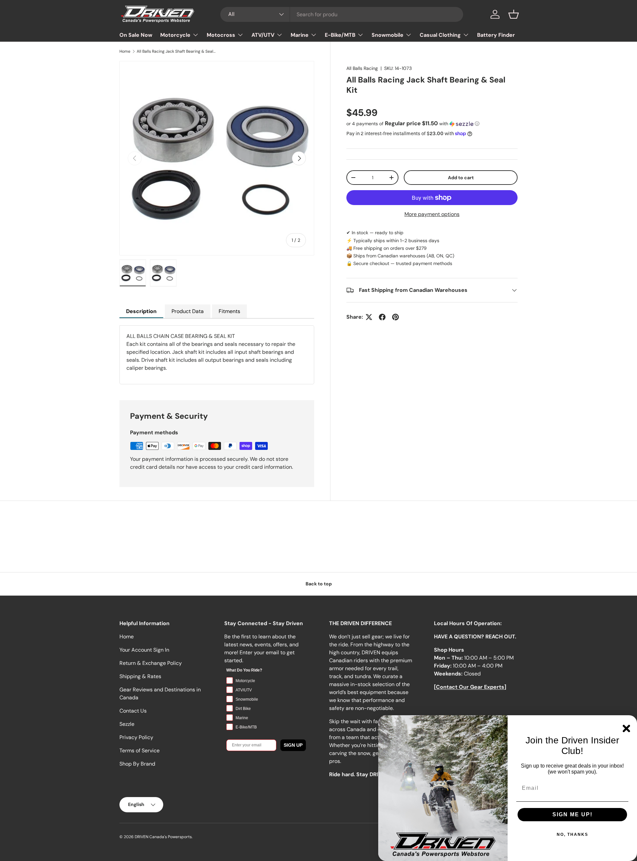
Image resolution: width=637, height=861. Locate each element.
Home (124, 51)
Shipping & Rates (140, 676)
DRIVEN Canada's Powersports (163, 836)
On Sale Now (135, 34)
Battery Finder (496, 34)
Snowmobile (387, 34)
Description (141, 311)
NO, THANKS (572, 834)
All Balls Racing (362, 68)
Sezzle (126, 724)
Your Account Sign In (144, 649)
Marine (300, 34)
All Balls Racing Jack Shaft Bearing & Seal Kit (176, 51)
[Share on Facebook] (382, 317)
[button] (513, 14)
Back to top (319, 584)
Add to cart (461, 178)
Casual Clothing (440, 34)
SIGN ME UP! (572, 814)
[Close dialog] (626, 728)
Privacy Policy (136, 737)
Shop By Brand (137, 763)
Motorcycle (175, 34)
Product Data (188, 311)
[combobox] (341, 14)
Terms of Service (139, 750)
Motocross (221, 34)
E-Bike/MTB (340, 34)
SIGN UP (293, 745)
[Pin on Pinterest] (395, 317)
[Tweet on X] (369, 317)
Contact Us (133, 710)
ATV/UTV (262, 34)
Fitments (229, 311)
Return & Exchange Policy (150, 663)
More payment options (432, 214)
